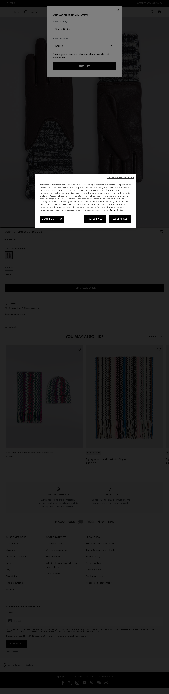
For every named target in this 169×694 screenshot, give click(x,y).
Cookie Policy (116, 210)
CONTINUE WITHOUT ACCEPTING (120, 178)
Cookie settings (52, 219)
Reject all (95, 219)
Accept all (120, 219)
